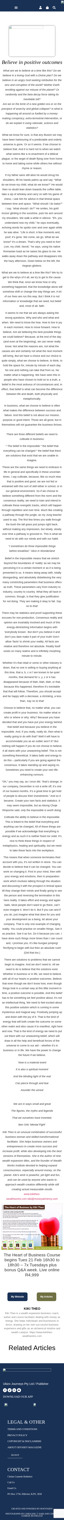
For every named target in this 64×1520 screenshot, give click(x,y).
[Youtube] (19, 1390)
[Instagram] (14, 1390)
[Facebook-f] (5, 1390)
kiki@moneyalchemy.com (43, 1198)
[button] (16, 7)
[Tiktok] (9, 1390)
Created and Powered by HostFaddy (32, 1509)
